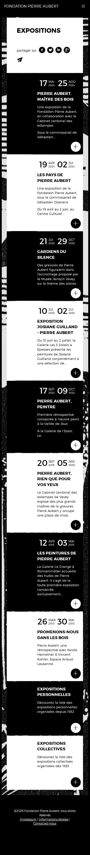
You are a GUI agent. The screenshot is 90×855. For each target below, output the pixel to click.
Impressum (28, 819)
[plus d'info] (76, 147)
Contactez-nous (44, 823)
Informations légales (53, 819)
